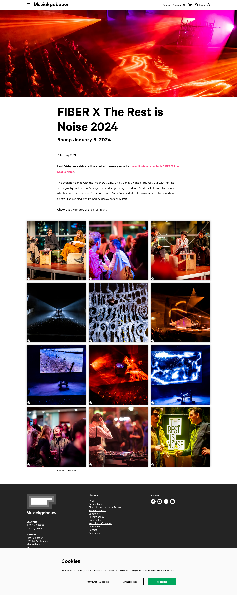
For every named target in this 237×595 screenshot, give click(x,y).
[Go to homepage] (51, 4)
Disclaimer (94, 533)
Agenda (177, 4)
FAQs (91, 500)
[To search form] (208, 4)
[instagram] (172, 501)
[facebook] (153, 501)
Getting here (95, 504)
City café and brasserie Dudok (105, 507)
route (29, 547)
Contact (167, 4)
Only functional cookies (98, 581)
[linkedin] (166, 501)
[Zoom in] (28, 278)
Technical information (100, 523)
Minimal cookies (130, 581)
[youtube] (159, 501)
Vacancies (94, 513)
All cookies (162, 581)
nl (184, 5)
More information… (167, 570)
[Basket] (190, 4)
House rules (95, 520)
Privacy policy (96, 516)
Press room (94, 526)
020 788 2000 (36, 524)
